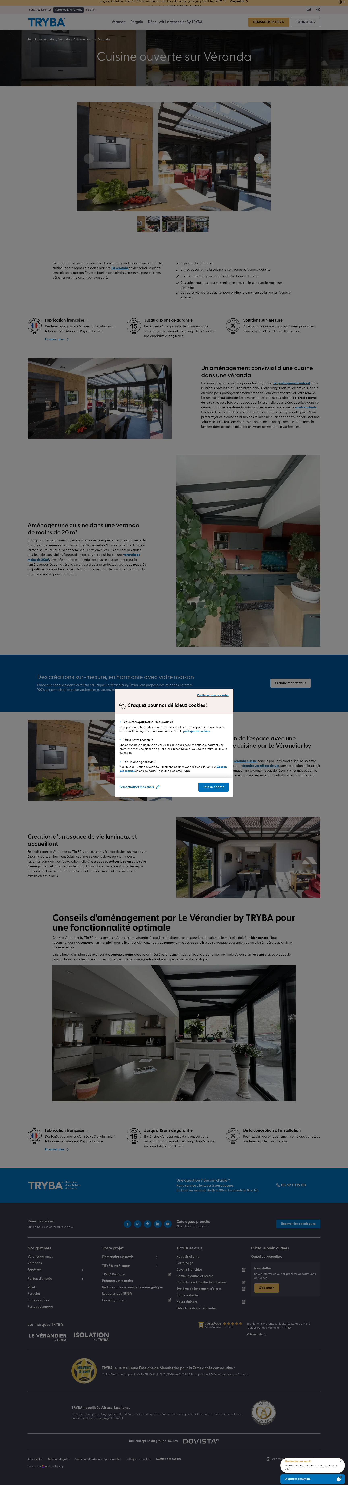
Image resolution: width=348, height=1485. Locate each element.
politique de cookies (196, 731)
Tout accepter (213, 787)
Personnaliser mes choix (136, 787)
